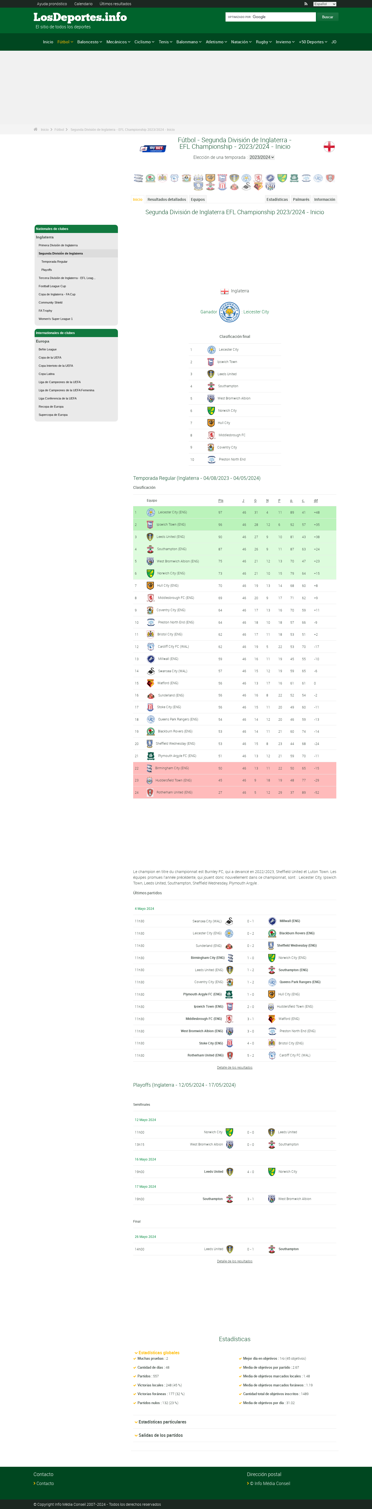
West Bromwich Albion (234, 398)
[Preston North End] (306, 177)
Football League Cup (52, 286)
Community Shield (50, 302)
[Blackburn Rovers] (150, 177)
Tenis (164, 41)
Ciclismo (143, 41)
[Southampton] (210, 186)
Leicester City (229, 349)
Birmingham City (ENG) (172, 768)
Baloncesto (88, 41)
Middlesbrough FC (232, 435)
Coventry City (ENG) (171, 610)
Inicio (48, 41)
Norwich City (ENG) (171, 573)
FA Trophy (45, 310)
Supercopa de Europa (53, 414)
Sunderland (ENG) (171, 695)
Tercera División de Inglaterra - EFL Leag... (67, 278)
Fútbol (63, 41)
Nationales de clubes (52, 229)
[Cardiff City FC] (174, 177)
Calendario (83, 3)
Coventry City (227, 447)
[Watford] (258, 186)
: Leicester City (254, 311)
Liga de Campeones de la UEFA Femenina (66, 390)
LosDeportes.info (54, 17)
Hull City (224, 422)
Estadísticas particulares (162, 1422)
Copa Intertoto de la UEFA (56, 365)
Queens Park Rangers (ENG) (178, 719)
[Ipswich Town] (222, 177)
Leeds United (227, 374)
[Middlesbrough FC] (258, 177)
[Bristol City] (162, 177)
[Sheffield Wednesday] (198, 186)
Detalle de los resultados (234, 1067)
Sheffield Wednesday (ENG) (175, 743)
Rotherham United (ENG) (175, 792)
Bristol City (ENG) (169, 634)
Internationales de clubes (55, 333)
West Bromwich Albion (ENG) (178, 561)
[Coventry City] (186, 177)
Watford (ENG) (167, 683)
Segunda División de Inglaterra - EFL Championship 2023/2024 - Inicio (123, 129)
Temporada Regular (54, 261)
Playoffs (46, 269)
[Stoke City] (222, 186)
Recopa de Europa (51, 406)
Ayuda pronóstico (52, 3)
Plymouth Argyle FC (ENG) (177, 755)
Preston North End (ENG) (176, 622)
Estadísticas (277, 199)
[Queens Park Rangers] (318, 177)
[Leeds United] (234, 177)
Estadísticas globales (159, 1353)
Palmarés (301, 199)
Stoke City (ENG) (169, 707)
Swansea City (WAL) (172, 671)
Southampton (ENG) (172, 549)
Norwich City (227, 410)
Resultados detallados (167, 199)
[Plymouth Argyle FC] (294, 177)
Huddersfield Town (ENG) (173, 780)
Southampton (228, 386)
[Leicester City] (246, 177)
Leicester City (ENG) (172, 512)
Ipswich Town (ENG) (171, 524)
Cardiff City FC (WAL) (173, 646)
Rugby (262, 41)
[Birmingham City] (138, 177)
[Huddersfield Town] (198, 177)
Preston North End (232, 459)
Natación (239, 41)
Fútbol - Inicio (46, 217)
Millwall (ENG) (168, 658)
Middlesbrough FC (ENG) (176, 597)
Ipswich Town (227, 361)
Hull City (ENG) (168, 585)
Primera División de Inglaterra (58, 245)
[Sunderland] (234, 186)
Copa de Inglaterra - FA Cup (57, 294)
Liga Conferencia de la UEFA (58, 398)
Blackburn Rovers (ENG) (175, 731)
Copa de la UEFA (50, 357)
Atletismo (215, 41)
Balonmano (187, 41)
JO (333, 41)
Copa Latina (46, 373)
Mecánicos (116, 41)
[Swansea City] (246, 186)
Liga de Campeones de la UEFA (60, 382)
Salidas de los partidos (161, 1435)
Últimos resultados (115, 3)
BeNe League (48, 349)
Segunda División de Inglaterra (61, 253)
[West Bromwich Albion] (270, 186)
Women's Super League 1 (56, 318)
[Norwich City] (282, 177)
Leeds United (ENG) (171, 536)
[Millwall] (270, 177)
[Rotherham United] (330, 177)
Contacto (45, 1483)
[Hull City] (210, 177)
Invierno (283, 41)
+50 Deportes (311, 41)
